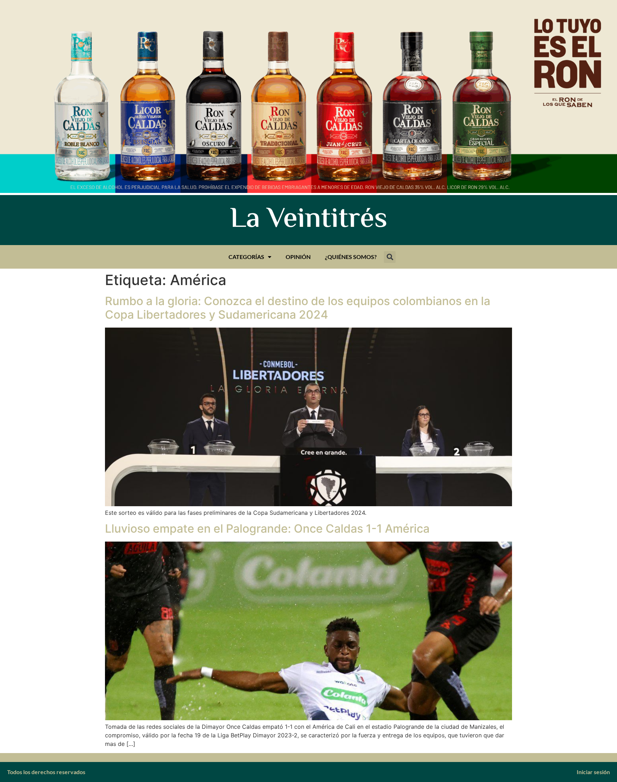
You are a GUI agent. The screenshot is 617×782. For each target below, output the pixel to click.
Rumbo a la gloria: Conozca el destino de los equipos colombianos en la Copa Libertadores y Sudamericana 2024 (297, 308)
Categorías (246, 256)
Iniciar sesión (593, 771)
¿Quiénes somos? (351, 256)
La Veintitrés (308, 220)
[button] (390, 257)
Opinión (298, 256)
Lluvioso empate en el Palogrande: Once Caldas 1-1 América (267, 529)
